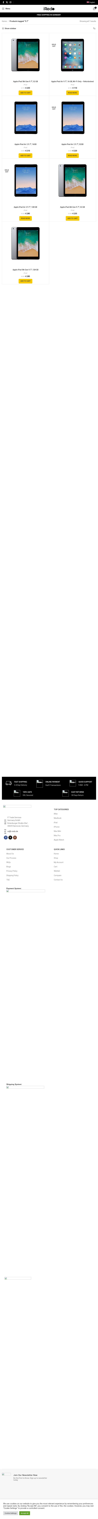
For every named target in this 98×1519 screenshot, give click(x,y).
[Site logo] (49, 8)
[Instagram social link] (10, 2)
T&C (8, 880)
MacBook (57, 818)
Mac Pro (57, 835)
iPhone (56, 827)
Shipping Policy (12, 875)
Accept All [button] (24, 1513)
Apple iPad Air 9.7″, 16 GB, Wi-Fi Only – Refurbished (72, 81)
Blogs (8, 867)
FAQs (8, 862)
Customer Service (15, 849)
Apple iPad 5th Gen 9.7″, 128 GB (25, 270)
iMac (56, 814)
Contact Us (58, 880)
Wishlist (57, 871)
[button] (25, 93)
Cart (55, 867)
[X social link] (7, 2)
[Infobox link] (16, 783)
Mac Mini (57, 831)
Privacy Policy (11, 871)
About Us (10, 854)
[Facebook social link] (3, 2)
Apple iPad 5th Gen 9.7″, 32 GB (25, 81)
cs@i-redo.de (12, 831)
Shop (56, 858)
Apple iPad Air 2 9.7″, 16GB (25, 144)
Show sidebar (10, 28)
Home (4, 21)
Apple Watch (59, 840)
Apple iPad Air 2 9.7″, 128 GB (25, 207)
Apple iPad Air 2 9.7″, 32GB (72, 144)
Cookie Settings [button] (10, 1513)
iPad (25, 85)
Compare (57, 875)
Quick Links (59, 849)
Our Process (11, 858)
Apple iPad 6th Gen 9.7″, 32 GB (72, 207)
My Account (58, 862)
